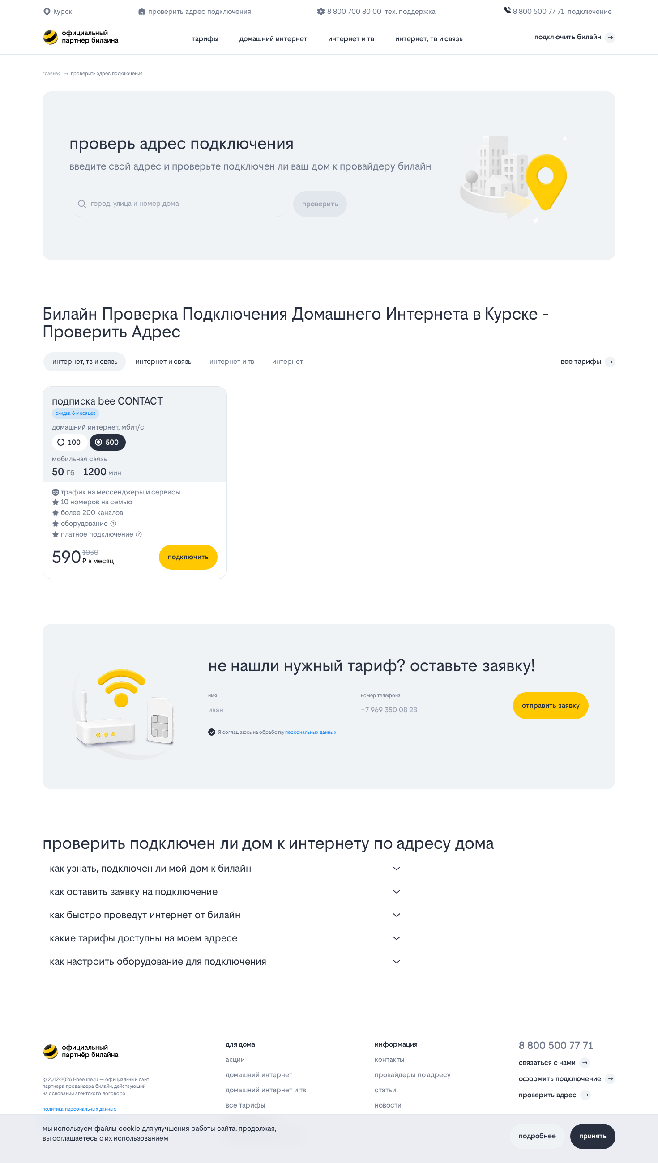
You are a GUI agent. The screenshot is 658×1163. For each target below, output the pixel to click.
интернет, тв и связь (429, 38)
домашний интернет (273, 38)
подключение (590, 11)
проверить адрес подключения (199, 11)
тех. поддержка (410, 11)
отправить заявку (551, 705)
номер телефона (381, 696)
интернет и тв (351, 38)
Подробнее (537, 1136)
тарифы (205, 38)
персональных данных (310, 732)
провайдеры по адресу (413, 1074)
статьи (385, 1090)
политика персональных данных (79, 1109)
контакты (390, 1059)
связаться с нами (547, 1062)
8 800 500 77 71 (538, 11)
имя (212, 696)
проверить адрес (548, 1095)
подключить (188, 557)
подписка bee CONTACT (107, 401)
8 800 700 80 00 (354, 11)
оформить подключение (560, 1078)
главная (52, 74)
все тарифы (581, 361)
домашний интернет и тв (266, 1090)
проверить (320, 204)
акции (235, 1059)
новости (388, 1105)
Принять (593, 1136)
